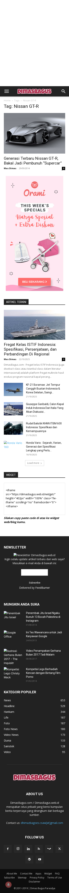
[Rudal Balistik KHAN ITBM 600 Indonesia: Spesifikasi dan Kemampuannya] (13, 428)
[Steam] (49, 849)
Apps (38, 873)
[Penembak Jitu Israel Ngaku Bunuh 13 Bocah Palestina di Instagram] (13, 616)
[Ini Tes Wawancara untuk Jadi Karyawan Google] (13, 636)
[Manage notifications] (8, 885)
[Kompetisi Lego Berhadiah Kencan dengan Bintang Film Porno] (13, 673)
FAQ (57, 873)
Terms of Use (54, 877)
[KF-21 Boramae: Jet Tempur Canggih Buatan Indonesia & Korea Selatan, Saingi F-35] (13, 389)
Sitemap (22, 877)
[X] (59, 849)
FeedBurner (42, 587)
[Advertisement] (34, 6)
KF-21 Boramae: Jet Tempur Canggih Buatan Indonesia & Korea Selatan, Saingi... (43, 388)
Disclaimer (34, 881)
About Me (12, 873)
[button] (6, 91)
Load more (33, 463)
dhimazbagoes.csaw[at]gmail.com (42, 823)
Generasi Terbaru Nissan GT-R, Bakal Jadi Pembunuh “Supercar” (33, 160)
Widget (48, 873)
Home (7, 100)
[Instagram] (18, 849)
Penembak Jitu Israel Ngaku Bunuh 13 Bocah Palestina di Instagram (43, 616)
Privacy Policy (37, 877)
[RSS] (39, 849)
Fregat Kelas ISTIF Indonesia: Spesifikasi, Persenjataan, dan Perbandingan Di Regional (30, 349)
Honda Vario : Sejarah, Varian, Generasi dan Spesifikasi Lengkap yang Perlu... (44, 446)
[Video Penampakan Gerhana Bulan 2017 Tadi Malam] (13, 657)
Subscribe (9, 877)
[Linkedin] (28, 849)
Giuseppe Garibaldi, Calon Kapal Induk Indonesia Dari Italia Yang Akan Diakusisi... (45, 408)
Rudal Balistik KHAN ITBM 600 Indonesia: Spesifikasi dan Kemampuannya (44, 427)
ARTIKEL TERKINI (16, 302)
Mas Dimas (10, 168)
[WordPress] (29, 859)
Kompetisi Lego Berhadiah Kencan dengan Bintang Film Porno (43, 673)
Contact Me (26, 873)
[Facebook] (8, 849)
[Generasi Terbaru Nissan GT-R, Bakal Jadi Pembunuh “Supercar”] (34, 133)
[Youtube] (40, 859)
